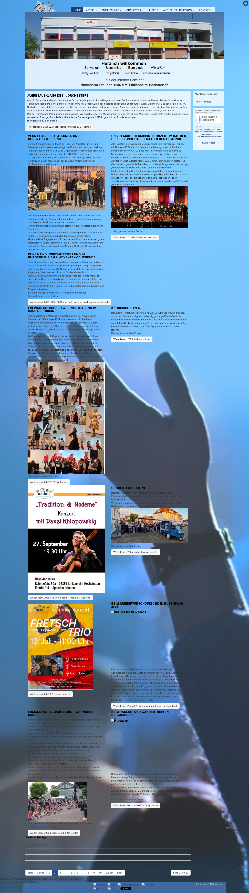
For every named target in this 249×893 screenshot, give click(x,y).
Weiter (109, 872)
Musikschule (111, 10)
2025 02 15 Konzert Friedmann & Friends (48, 863)
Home (77, 10)
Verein (90, 10)
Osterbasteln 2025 (36, 845)
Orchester (134, 10)
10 (100, 872)
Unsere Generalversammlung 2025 (45, 851)
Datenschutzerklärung (124, 891)
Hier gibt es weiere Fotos (43, 476)
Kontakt (205, 10)
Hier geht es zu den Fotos (43, 296)
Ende (120, 872)
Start (30, 872)
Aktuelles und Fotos (177, 10)
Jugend (153, 10)
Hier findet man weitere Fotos (127, 799)
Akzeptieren (8, 886)
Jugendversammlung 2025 (40, 857)
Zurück (40, 872)
